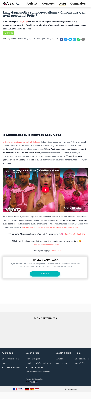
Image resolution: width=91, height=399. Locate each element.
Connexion (78, 4)
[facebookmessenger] (66, 39)
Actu (62, 4)
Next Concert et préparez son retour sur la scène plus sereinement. (50, 227)
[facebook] (61, 39)
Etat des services (82, 359)
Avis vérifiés (80, 363)
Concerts (48, 4)
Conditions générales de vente (39, 363)
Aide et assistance (63, 363)
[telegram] (74, 39)
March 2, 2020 (56, 250)
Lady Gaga (23, 21)
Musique (9, 32)
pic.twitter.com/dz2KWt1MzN (46, 244)
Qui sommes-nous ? (10, 359)
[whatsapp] (79, 39)
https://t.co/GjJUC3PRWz (74, 233)
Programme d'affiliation (12, 367)
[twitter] (70, 39)
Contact (5, 363)
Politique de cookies (34, 367)
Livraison (59, 359)
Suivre (45, 274)
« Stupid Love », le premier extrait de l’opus (21, 142)
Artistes (32, 4)
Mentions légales (33, 359)
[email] (83, 39)
